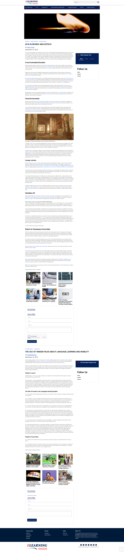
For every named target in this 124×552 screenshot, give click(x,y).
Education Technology (57, 7)
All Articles (28, 7)
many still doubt (61, 92)
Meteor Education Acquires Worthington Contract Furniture (64, 483)
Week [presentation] (81, 58)
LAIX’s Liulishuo (68, 73)
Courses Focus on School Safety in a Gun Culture (33, 466)
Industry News (72, 7)
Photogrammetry (28, 150)
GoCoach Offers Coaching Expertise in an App (33, 284)
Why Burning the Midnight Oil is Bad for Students (49, 482)
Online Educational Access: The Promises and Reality (49, 285)
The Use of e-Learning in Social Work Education (32, 300)
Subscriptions (48, 534)
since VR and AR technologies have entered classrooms (47, 101)
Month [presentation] (86, 58)
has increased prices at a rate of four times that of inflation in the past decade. (57, 166)
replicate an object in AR (30, 198)
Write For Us (90, 7)
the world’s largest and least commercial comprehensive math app (42, 197)
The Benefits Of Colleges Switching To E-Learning (48, 300)
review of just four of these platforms (45, 361)
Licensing (47, 533)
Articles (27, 41)
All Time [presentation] (92, 58)
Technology (28, 534)
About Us (65, 533)
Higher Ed (44, 7)
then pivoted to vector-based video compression (37, 246)
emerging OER (64, 186)
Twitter (78, 72)
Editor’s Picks (34, 41)
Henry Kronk (30, 47)
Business (28, 533)
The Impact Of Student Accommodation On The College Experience (64, 467)
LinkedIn (79, 74)
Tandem (63, 362)
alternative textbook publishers (31, 188)
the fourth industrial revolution (49, 66)
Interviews (37, 349)
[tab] (81, 59)
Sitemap (28, 538)
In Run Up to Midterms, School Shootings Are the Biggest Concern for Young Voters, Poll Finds (33, 484)
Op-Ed (81, 7)
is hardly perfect (48, 92)
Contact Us (65, 534)
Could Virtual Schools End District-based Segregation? (65, 285)
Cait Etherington (31, 355)
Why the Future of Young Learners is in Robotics (48, 466)
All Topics (28, 536)
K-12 (37, 7)
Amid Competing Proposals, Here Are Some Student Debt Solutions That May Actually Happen (65, 302)
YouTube (79, 76)
